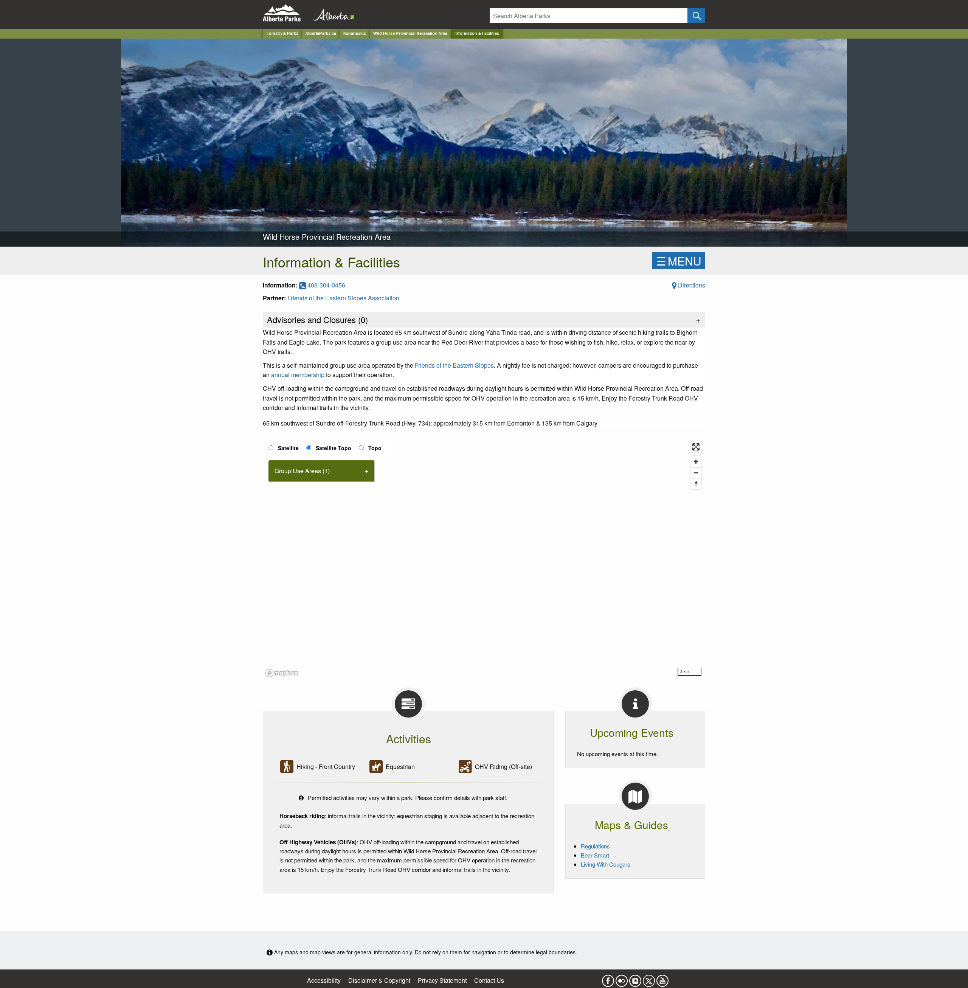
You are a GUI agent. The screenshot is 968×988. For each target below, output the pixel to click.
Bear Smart (595, 855)
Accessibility (324, 980)
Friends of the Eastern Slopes (454, 365)
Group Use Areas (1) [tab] (302, 470)
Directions (690, 285)
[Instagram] (635, 978)
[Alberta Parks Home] (286, 13)
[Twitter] (649, 978)
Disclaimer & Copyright (379, 980)
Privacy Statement (442, 980)
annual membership (297, 374)
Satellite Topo (333, 448)
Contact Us (489, 980)
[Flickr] (622, 978)
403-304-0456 (325, 285)
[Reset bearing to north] (695, 483)
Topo (375, 448)
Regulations (595, 846)
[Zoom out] (695, 472)
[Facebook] (608, 978)
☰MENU (678, 261)
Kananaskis (354, 33)
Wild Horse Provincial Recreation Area (410, 33)
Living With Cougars (605, 864)
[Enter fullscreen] (695, 446)
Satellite (288, 448)
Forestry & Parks (282, 33)
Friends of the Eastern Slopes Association (343, 298)
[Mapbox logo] (281, 673)
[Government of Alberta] (332, 13)
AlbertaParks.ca (321, 33)
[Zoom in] (695, 461)
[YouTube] (662, 978)
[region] (484, 559)
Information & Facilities (477, 33)
